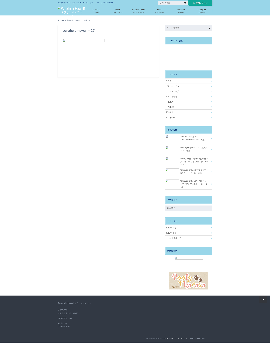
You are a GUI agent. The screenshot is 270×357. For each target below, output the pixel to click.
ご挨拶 (96, 10)
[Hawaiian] (170, 47)
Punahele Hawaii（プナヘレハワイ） (174, 338)
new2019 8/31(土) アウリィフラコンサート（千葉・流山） (194, 171)
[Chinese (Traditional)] (180, 47)
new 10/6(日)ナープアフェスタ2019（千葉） (193, 149)
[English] (173, 47)
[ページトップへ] (263, 299)
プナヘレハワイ (117, 10)
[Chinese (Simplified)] (176, 47)
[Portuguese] (173, 51)
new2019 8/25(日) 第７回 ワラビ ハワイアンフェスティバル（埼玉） (194, 184)
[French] (183, 47)
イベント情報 (159, 10)
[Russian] (176, 51)
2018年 (171, 107)
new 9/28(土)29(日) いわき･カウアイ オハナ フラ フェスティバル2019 (194, 161)
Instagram (201, 10)
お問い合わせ (202, 3)
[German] (166, 51)
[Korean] (170, 51)
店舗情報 (181, 10)
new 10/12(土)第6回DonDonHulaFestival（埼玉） (193, 138)
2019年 (171, 102)
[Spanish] (180, 51)
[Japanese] (166, 47)
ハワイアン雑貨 (138, 10)
